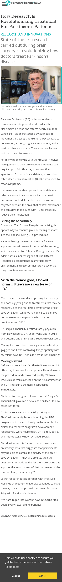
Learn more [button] (12, 566)
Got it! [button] (42, 575)
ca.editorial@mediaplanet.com (40, 515)
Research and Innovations (26, 34)
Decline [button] (16, 575)
